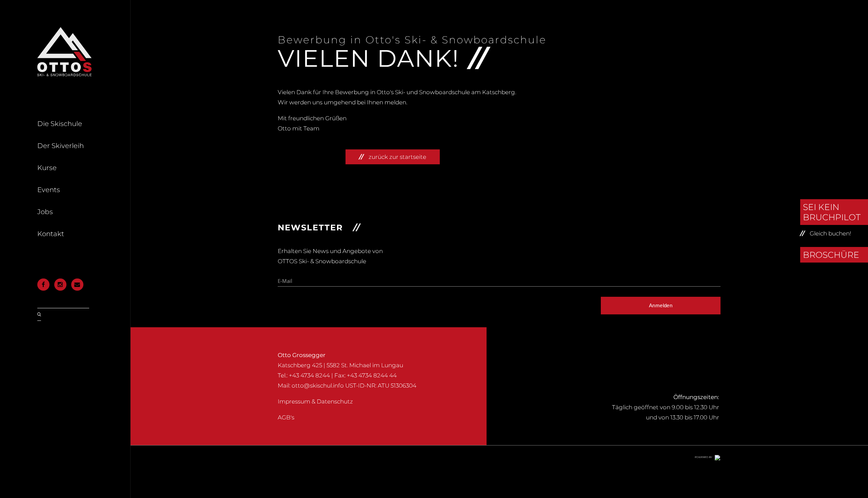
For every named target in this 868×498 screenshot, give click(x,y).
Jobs (45, 212)
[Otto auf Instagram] (60, 284)
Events (48, 190)
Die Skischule (59, 124)
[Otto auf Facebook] (43, 284)
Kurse (47, 168)
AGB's (286, 417)
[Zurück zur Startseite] (64, 74)
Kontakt (50, 234)
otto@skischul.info (318, 385)
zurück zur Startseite (397, 156)
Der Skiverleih (60, 146)
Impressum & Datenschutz (315, 401)
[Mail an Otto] (77, 284)
